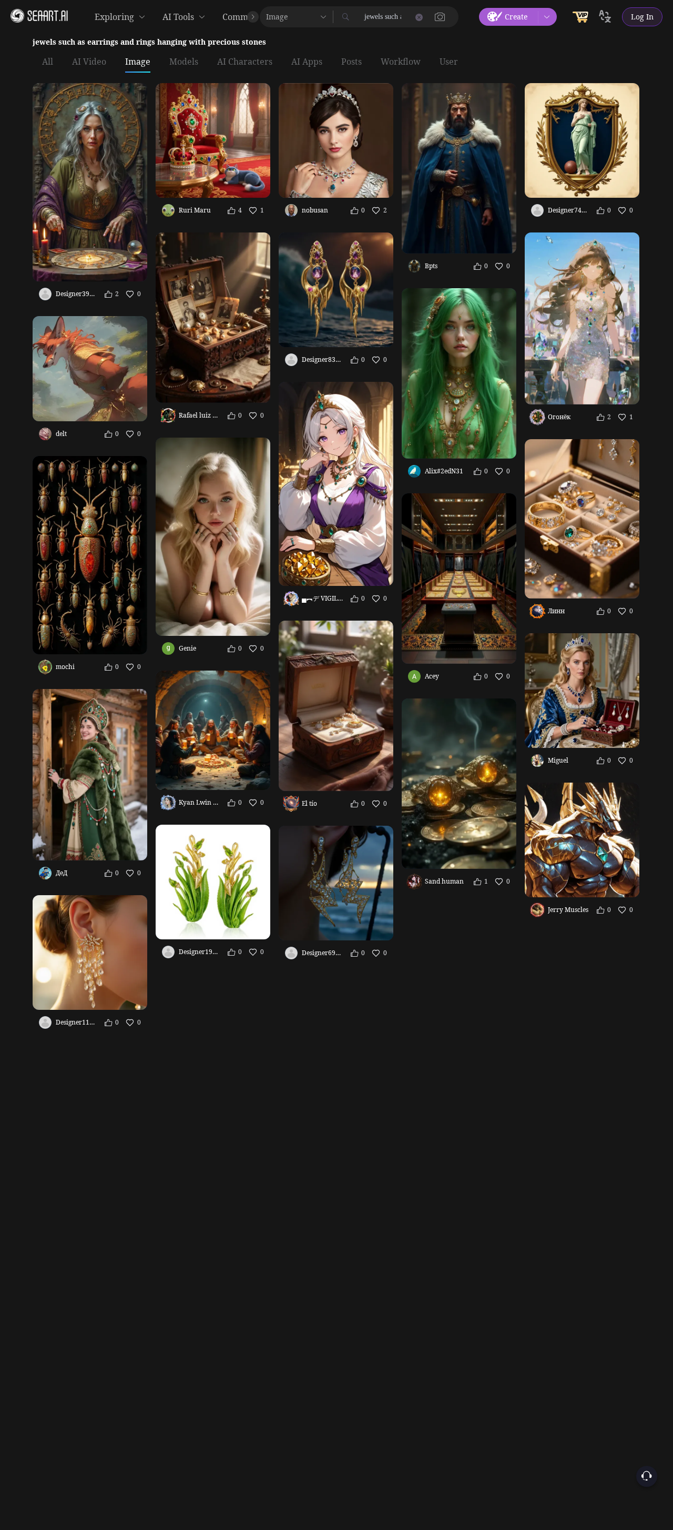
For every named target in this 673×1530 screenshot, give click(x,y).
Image (137, 62)
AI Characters (244, 62)
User (449, 62)
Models (183, 62)
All (47, 62)
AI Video (89, 62)
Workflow (401, 62)
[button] (440, 17)
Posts (351, 62)
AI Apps (306, 62)
